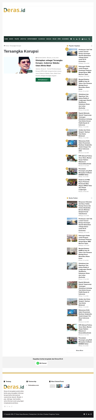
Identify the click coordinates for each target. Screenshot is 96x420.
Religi (54, 39)
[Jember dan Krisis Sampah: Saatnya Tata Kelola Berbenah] (72, 132)
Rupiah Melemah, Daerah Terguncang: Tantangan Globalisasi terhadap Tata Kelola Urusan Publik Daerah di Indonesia (85, 119)
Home (6, 39)
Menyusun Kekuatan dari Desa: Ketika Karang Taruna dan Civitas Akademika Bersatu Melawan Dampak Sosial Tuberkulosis (85, 207)
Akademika (65, 39)
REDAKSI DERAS (41, 57)
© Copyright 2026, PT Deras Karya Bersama (16, 414)
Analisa (48, 39)
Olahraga (41, 39)
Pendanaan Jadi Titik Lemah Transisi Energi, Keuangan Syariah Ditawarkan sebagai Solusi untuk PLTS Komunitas (85, 55)
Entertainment (32, 39)
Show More (79, 350)
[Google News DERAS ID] (55, 363)
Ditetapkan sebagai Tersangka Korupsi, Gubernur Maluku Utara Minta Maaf (49, 63)
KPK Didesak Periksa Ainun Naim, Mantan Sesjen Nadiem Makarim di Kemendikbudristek (85, 159)
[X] (7, 406)
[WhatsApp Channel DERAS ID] (41, 363)
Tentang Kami (33, 414)
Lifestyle (23, 39)
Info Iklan (40, 414)
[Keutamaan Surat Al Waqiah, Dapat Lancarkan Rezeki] (52, 386)
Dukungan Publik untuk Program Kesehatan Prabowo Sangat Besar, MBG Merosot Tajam (85, 70)
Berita (11, 39)
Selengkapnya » (43, 79)
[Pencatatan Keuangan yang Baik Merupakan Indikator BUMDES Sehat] (72, 171)
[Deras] (14, 10)
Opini (59, 39)
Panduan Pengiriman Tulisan (51, 414)
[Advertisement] (63, 21)
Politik (17, 39)
